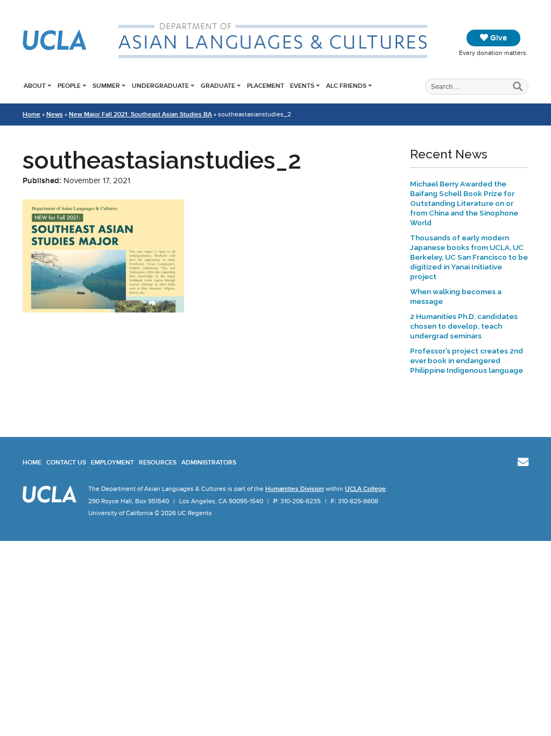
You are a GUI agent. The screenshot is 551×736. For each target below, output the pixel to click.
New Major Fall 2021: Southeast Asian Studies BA (140, 114)
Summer (106, 85)
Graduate (218, 85)
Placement (265, 85)
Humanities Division (294, 488)
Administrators (208, 462)
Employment (112, 462)
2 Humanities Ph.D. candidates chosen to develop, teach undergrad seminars (464, 326)
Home (31, 114)
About (35, 85)
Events (302, 85)
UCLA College (365, 488)
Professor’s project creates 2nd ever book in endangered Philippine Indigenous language (466, 360)
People (69, 85)
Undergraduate (160, 85)
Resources (157, 462)
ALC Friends (346, 85)
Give (497, 37)
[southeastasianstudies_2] (103, 309)
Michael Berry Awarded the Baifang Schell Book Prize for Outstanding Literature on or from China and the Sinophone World (464, 203)
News (54, 114)
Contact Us (66, 462)
